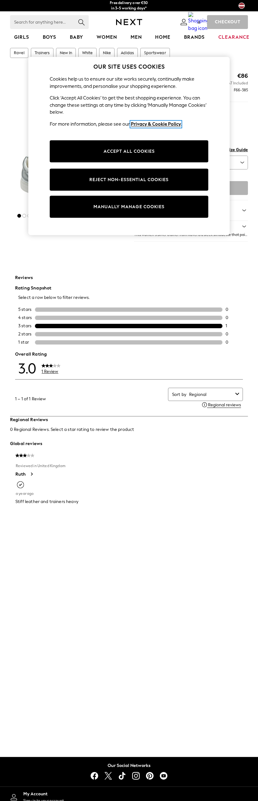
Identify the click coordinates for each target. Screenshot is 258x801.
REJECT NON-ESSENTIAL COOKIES (129, 179)
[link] (184, 22)
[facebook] (94, 776)
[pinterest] (150, 776)
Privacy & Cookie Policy (156, 124)
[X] (108, 776)
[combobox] (210, 394)
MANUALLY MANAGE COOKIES (129, 206)
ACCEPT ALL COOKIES (129, 151)
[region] (129, 146)
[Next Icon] (129, 22)
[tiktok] (122, 776)
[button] (19, 216)
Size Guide (237, 149)
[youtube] (164, 776)
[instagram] (136, 776)
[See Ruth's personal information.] (31, 474)
